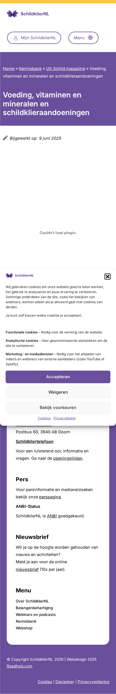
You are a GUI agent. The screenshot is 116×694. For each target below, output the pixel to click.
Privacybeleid (64, 418)
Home (8, 68)
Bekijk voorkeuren (58, 407)
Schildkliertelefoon (34, 441)
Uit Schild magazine (65, 68)
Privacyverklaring (93, 681)
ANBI (52, 515)
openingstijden (67, 458)
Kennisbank (30, 68)
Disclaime (64, 681)
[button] (107, 276)
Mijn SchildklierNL (38, 37)
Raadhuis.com (19, 666)
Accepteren (58, 376)
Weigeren (58, 392)
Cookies (44, 418)
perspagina (50, 496)
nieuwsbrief (27, 569)
